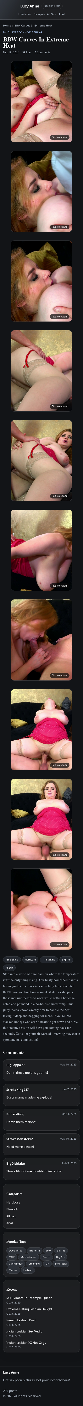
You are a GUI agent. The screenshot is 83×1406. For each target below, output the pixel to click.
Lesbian (27, 1270)
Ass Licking (12, 959)
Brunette (34, 1250)
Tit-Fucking (48, 959)
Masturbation (28, 1257)
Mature (13, 1270)
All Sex (51, 14)
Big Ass (60, 1257)
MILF (12, 1257)
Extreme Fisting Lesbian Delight (29, 1309)
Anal (61, 14)
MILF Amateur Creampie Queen (29, 1298)
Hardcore (24, 14)
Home (7, 25)
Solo (48, 1250)
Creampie (34, 1263)
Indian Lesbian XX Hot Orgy (26, 1343)
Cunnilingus (16, 1263)
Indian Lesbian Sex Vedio (24, 1331)
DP (47, 1263)
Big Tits (66, 959)
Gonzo (46, 1257)
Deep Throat (16, 1250)
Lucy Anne (29, 6)
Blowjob (39, 14)
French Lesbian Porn (21, 1320)
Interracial (61, 1263)
